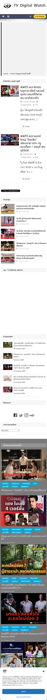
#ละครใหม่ (5, 484)
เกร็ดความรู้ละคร (16, 532)
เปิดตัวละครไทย (25, 581)
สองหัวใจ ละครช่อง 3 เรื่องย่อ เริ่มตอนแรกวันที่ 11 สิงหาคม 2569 (29, 366)
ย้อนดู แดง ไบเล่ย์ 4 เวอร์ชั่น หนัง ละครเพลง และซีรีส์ (27, 389)
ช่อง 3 (35, 484)
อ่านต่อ (27, 126)
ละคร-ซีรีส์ (5, 487)
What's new (15, 484)
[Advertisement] (23, 47)
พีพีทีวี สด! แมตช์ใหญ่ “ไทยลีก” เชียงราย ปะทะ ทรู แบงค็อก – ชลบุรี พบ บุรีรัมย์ (32, 143)
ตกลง (24, 691)
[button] (43, 671)
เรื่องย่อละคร (24, 487)
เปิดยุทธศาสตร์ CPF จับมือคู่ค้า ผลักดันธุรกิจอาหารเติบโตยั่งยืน (30, 207)
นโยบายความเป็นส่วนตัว (23, 697)
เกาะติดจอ (15, 487)
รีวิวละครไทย (33, 578)
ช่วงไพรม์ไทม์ (26, 484)
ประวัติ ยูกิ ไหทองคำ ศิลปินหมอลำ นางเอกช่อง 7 (28, 219)
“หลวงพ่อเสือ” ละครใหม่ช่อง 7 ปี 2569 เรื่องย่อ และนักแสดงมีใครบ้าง (29, 344)
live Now (39, 16)
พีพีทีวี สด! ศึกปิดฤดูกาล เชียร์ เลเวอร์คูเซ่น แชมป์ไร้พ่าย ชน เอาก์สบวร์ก (32, 92)
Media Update (16, 529)
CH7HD (14, 578)
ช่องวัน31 (37, 529)
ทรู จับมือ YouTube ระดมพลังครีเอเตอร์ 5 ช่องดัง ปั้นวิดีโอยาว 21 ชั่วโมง (31, 232)
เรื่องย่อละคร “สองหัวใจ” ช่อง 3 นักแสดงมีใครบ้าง (31, 244)
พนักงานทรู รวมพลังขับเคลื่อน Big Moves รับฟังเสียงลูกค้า (29, 256)
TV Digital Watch (25, 105)
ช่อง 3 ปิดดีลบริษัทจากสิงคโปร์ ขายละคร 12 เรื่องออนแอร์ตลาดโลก (29, 377)
